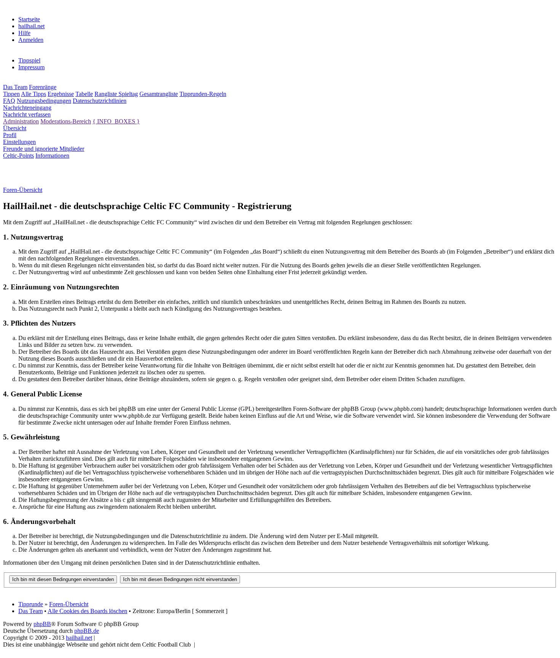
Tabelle (84, 94)
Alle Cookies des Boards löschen (87, 611)
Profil (9, 135)
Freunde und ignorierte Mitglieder (43, 148)
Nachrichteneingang (27, 107)
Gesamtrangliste (158, 94)
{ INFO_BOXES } (116, 121)
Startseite (29, 19)
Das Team (15, 87)
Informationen (52, 155)
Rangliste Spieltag (116, 94)
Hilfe (24, 33)
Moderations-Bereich (65, 121)
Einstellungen (19, 142)
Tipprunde (30, 604)
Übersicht (14, 128)
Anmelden (30, 40)
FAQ (9, 100)
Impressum (31, 67)
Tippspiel (29, 60)
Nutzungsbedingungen (44, 100)
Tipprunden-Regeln (202, 94)
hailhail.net (31, 26)
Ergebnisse (61, 94)
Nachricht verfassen (27, 114)
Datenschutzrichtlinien (99, 100)
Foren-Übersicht (68, 604)
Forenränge (42, 87)
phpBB (42, 624)
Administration (21, 121)
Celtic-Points (18, 155)
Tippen (11, 94)
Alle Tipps (33, 94)
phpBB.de (86, 631)
